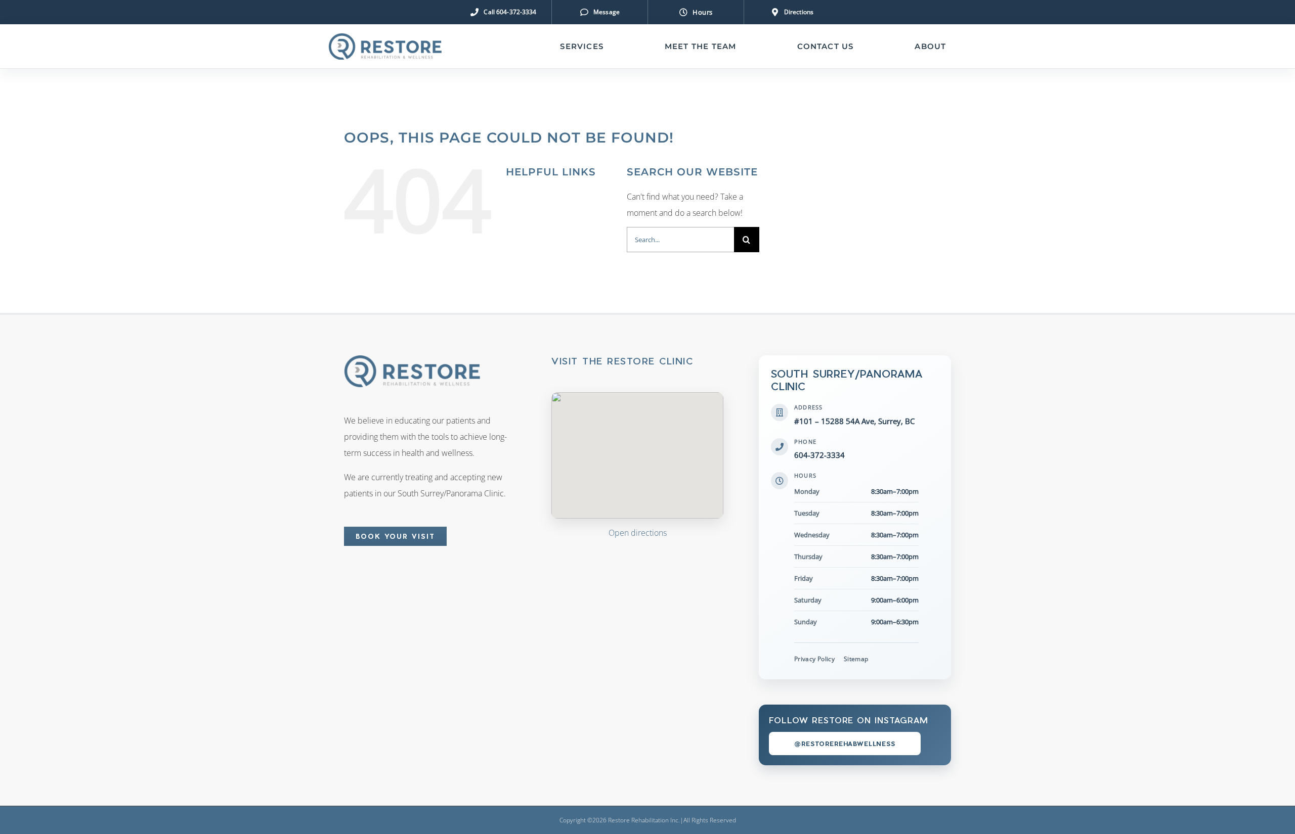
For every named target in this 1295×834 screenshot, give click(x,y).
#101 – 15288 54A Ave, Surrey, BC (854, 421)
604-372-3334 (819, 455)
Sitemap (856, 659)
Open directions (638, 532)
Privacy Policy (814, 659)
